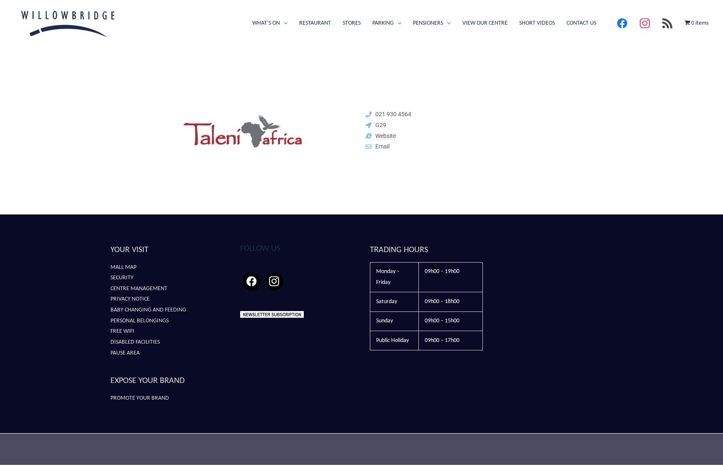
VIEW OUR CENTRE (485, 23)
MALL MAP (123, 267)
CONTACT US (581, 23)
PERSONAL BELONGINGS (139, 321)
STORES (352, 23)
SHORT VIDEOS (537, 23)
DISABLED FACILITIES (135, 342)
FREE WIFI (122, 331)
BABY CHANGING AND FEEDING (148, 310)
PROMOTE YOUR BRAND (139, 398)
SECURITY (121, 278)
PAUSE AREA (125, 353)
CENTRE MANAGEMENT (138, 289)
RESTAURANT (315, 23)
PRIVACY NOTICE (130, 299)
